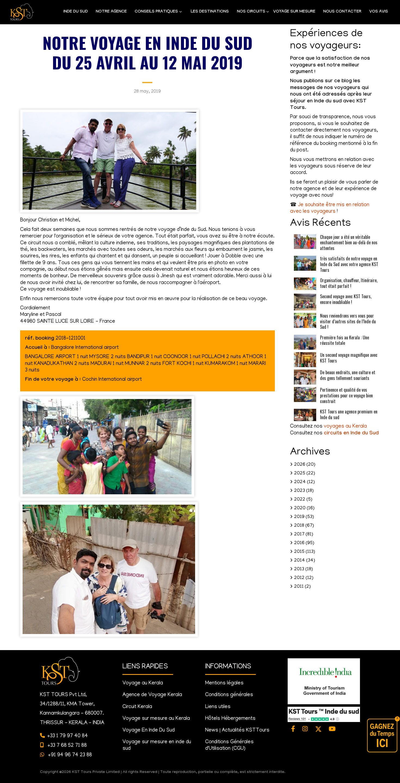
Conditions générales (229, 695)
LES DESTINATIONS (210, 12)
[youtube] (332, 729)
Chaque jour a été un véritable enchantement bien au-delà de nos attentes (348, 243)
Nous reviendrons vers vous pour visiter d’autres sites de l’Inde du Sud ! (348, 321)
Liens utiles (217, 707)
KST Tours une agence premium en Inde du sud (348, 414)
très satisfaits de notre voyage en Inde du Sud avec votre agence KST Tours (349, 264)
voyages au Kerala (345, 426)
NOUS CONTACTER (342, 12)
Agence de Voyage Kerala (152, 695)
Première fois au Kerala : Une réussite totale (344, 340)
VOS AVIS (378, 12)
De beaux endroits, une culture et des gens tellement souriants (347, 375)
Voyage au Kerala (142, 683)
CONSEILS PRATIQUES (154, 14)
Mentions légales (224, 683)
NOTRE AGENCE (111, 12)
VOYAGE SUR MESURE (294, 12)
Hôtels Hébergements (230, 719)
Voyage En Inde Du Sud (148, 730)
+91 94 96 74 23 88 (69, 755)
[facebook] (293, 729)
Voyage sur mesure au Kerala (156, 719)
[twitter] (318, 729)
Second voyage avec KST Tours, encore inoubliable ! (345, 299)
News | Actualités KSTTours (237, 730)
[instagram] (305, 729)
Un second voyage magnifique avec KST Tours (348, 358)
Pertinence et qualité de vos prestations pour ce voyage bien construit (346, 395)
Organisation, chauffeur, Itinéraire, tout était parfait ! (348, 283)
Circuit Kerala (137, 707)
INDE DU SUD (75, 12)
